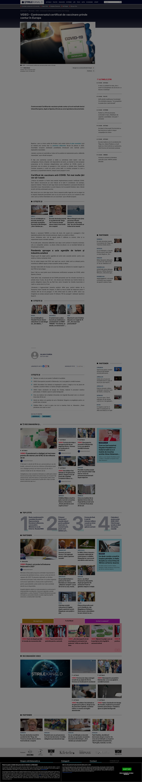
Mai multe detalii (44, 769)
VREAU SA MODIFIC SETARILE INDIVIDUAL (126, 774)
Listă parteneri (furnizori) (67, 772)
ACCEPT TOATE (126, 769)
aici (40, 775)
